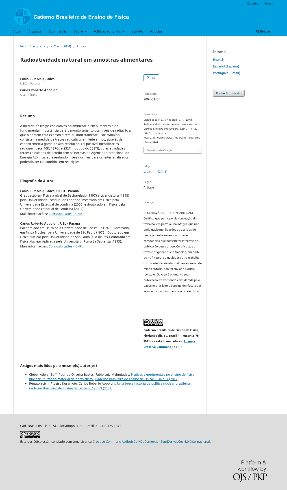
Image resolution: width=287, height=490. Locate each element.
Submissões (58, 31)
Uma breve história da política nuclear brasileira (154, 383)
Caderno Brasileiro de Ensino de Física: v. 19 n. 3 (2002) (70, 388)
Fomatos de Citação (160, 150)
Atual (17, 31)
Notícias (156, 31)
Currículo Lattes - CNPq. (67, 214)
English (218, 59)
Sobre (79, 31)
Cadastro (253, 3)
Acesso (269, 3)
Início (23, 46)
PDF (153, 78)
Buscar (264, 31)
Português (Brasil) (226, 73)
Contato (137, 31)
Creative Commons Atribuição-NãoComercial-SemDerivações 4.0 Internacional (151, 441)
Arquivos (35, 31)
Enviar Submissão (228, 93)
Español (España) (226, 66)
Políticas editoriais (107, 31)
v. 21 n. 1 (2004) (60, 46)
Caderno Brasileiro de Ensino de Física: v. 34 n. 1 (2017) (136, 379)
